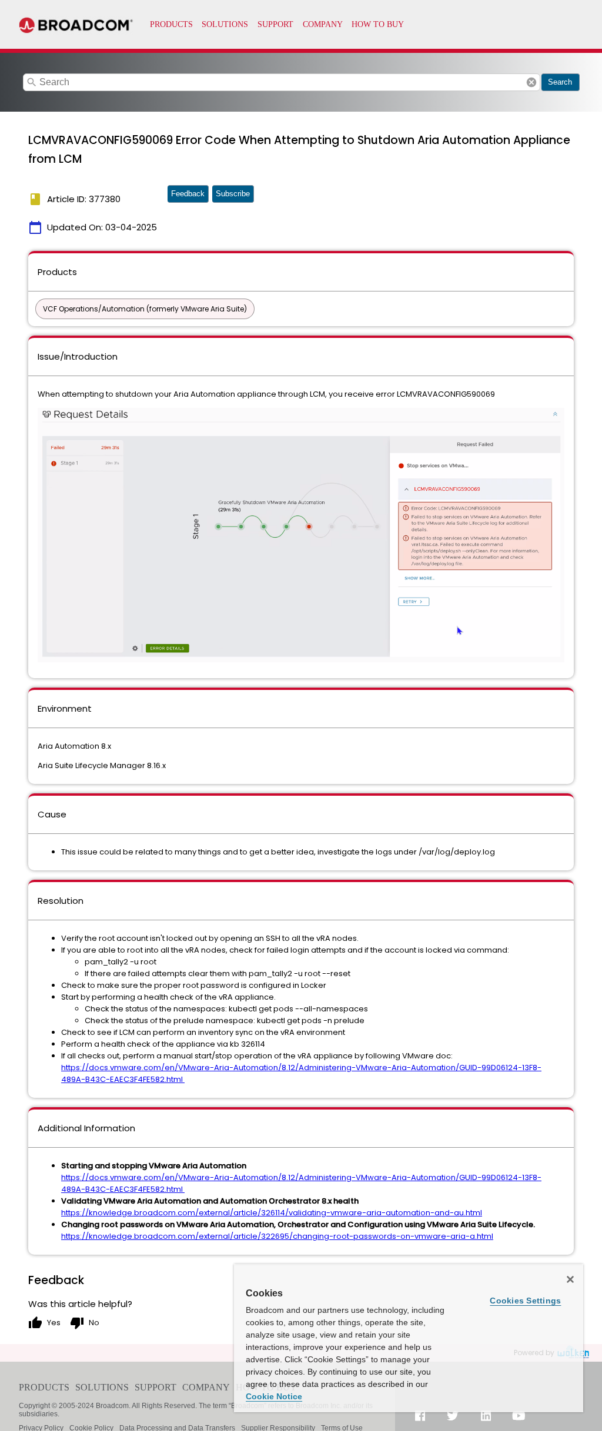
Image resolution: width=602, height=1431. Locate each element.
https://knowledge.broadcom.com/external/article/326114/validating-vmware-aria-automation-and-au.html (271, 1212)
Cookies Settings (525, 1300)
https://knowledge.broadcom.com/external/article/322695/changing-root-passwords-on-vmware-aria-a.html (277, 1236)
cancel (531, 82)
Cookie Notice (274, 1396)
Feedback (188, 193)
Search (560, 82)
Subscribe (233, 193)
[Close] (570, 1279)
